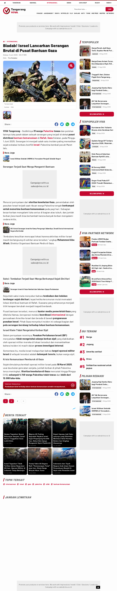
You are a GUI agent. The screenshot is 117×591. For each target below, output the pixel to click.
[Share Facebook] (56, 124)
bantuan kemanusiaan (25, 137)
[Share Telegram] (73, 124)
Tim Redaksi (12, 58)
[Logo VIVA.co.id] (15, 10)
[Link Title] (85, 50)
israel (22, 484)
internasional (58, 314)
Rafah (43, 137)
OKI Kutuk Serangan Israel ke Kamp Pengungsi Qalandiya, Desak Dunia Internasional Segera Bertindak (41, 230)
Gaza (50, 137)
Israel (37, 144)
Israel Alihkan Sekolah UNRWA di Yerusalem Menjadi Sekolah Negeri (35, 159)
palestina (38, 484)
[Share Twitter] (62, 124)
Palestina (48, 131)
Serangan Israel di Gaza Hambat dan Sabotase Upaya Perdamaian (34, 289)
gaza (29, 484)
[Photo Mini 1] (7, 115)
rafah (48, 484)
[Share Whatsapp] (67, 124)
